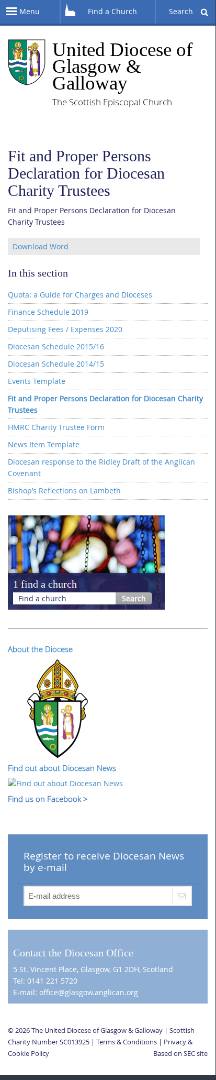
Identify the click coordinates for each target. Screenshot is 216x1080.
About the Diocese (40, 649)
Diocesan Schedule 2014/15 (56, 364)
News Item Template (43, 444)
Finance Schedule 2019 (48, 312)
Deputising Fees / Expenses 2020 (65, 329)
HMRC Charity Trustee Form (56, 427)
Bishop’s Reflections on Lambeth (64, 490)
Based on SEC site (180, 1053)
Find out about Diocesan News (62, 768)
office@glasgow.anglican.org (88, 992)
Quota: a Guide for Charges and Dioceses (80, 295)
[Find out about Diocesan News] (65, 783)
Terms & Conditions (126, 1041)
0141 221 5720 (52, 981)
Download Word (41, 246)
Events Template (36, 381)
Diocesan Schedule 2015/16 (56, 346)
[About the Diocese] (57, 707)
